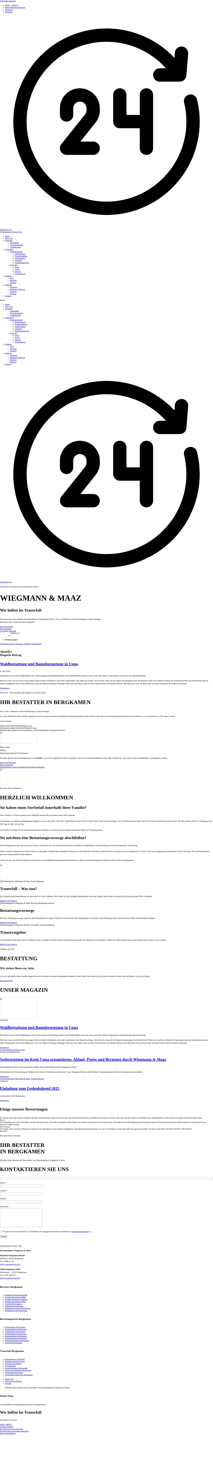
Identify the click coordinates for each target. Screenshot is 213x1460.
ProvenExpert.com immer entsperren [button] (14, 1431)
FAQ (12, 278)
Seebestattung (20, 258)
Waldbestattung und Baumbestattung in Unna (39, 664)
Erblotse (13, 294)
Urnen (17, 269)
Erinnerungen (20, 274)
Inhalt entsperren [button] (6, 765)
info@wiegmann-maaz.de (10, 1264)
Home (7, 236)
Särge (17, 267)
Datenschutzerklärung (80, 1231)
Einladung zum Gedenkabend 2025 (29, 1088)
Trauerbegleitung (16, 245)
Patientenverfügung (17, 289)
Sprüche (13, 283)
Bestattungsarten (16, 252)
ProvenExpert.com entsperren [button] (11, 1429)
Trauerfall (8, 240)
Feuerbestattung (21, 256)
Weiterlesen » (5, 688)
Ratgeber (8, 276)
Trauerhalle (14, 243)
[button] (106, 300)
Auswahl (13, 265)
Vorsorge (8, 285)
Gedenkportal (15, 247)
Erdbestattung (20, 254)
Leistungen (9, 249)
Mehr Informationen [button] (8, 763)
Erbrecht (13, 292)
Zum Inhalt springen (8, 1)
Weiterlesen (4, 1048)
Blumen (18, 272)
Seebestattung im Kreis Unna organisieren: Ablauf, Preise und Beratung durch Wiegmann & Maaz (83, 1059)
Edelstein (18, 260)
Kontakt (8, 296)
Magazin (13, 280)
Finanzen (13, 287)
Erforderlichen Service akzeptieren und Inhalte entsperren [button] (22, 767)
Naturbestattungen (22, 263)
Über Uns (9, 238)
